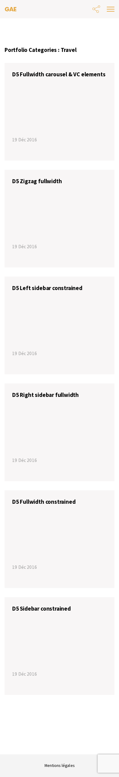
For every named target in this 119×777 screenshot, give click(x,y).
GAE (10, 9)
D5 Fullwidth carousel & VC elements (58, 74)
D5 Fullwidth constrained (43, 501)
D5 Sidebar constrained (41, 608)
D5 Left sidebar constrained (47, 288)
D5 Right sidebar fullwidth (45, 394)
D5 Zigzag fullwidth (37, 181)
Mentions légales (59, 765)
